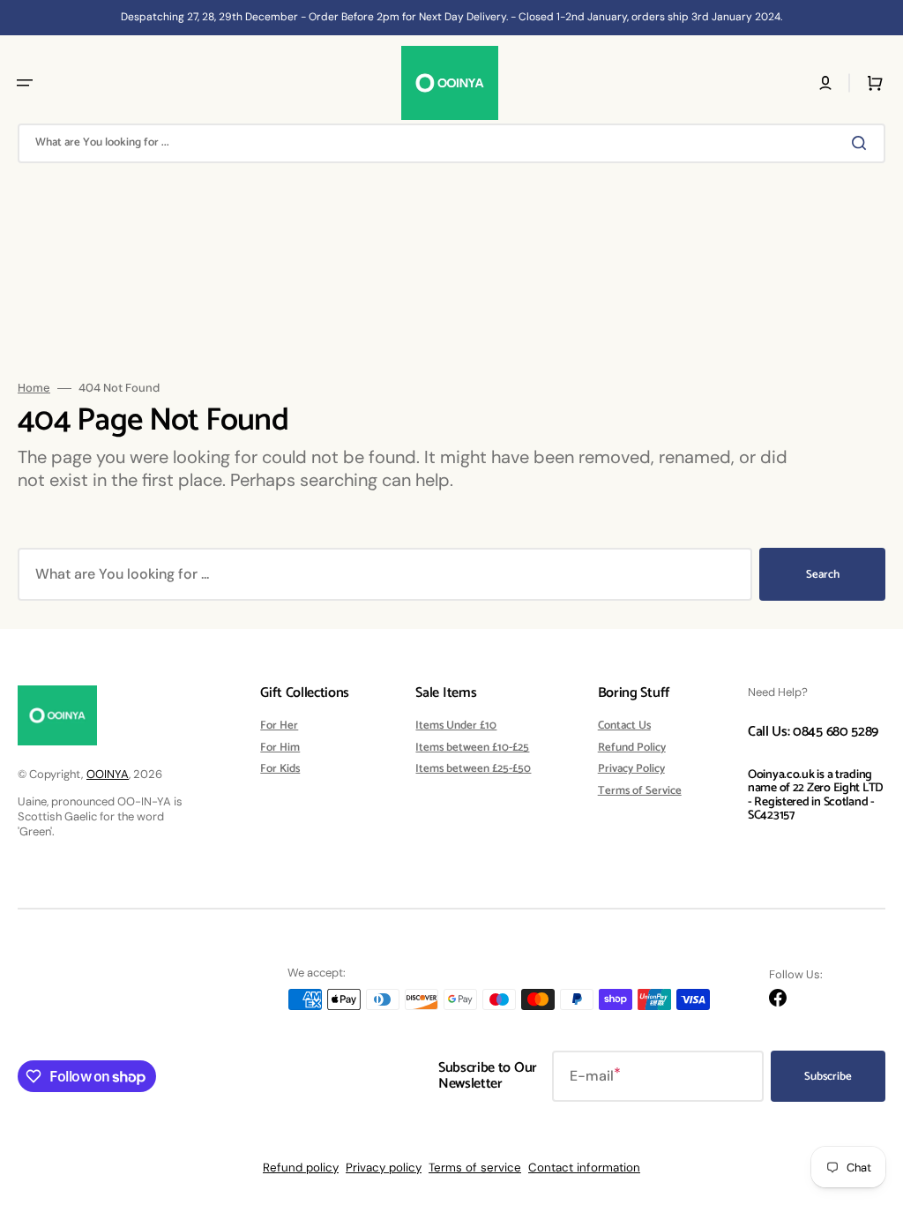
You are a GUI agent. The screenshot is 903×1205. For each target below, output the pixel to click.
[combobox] (451, 143)
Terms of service (475, 1167)
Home (34, 388)
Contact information (584, 1167)
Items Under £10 (455, 727)
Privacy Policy (631, 769)
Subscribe (828, 1076)
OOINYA (107, 774)
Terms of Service (640, 791)
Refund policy (301, 1167)
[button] (24, 83)
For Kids (280, 769)
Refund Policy (632, 747)
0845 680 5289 (835, 732)
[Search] (862, 142)
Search (823, 574)
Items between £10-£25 (472, 747)
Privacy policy (384, 1167)
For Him (280, 747)
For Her (279, 727)
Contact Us (624, 727)
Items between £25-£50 (473, 769)
